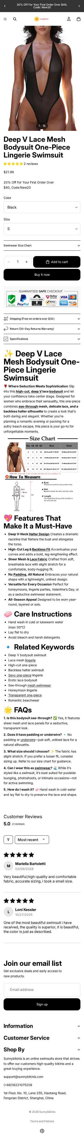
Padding (19, 574)
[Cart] (79, 19)
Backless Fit (41, 549)
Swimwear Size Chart (17, 245)
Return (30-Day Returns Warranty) (32, 328)
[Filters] (8, 839)
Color (7, 198)
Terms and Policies (42, 1121)
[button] (14, 164)
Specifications (19, 339)
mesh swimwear (39, 685)
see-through (28, 406)
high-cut (22, 391)
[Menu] (5, 19)
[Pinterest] (42, 1131)
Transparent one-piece (25, 695)
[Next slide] (79, 6)
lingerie (30, 660)
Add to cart (59, 262)
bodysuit (56, 391)
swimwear (43, 768)
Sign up (42, 1004)
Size (7, 219)
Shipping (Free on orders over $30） (33, 318)
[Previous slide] (5, 6)
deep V (36, 391)
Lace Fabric (38, 559)
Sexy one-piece (19, 675)
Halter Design (39, 534)
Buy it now (42, 274)
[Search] (15, 19)
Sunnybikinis (47, 1111)
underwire (28, 740)
